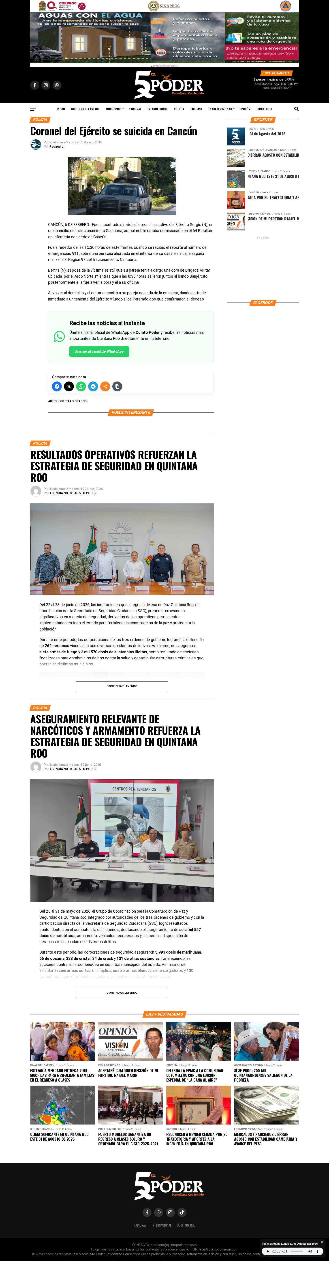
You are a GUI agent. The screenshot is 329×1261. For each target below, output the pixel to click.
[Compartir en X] (69, 386)
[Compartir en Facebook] (57, 386)
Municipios (113, 109)
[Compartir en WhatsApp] (81, 386)
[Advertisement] (263, 268)
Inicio (61, 109)
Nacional (135, 109)
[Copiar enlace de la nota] (117, 386)
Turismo (196, 109)
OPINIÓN (244, 109)
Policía (179, 109)
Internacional (157, 109)
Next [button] (293, 32)
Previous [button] (35, 32)
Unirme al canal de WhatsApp (99, 351)
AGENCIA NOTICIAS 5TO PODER (72, 493)
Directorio (264, 109)
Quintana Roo (186, 1225)
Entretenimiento (220, 109)
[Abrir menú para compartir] (105, 386)
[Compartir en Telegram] (93, 386)
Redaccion (57, 146)
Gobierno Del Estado (85, 109)
